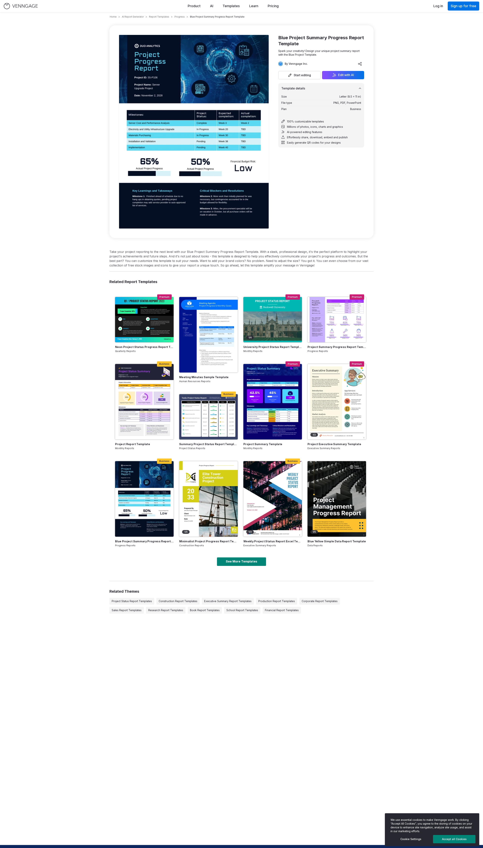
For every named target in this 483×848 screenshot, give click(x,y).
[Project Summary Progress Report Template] (337, 319)
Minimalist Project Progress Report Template (208, 541)
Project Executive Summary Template (334, 444)
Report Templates (159, 16)
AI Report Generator (133, 16)
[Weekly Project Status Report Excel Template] (272, 499)
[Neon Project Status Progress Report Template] (144, 319)
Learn (253, 6)
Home (113, 16)
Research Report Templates (165, 610)
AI (211, 6)
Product (194, 6)
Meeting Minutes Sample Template (204, 377)
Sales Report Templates (127, 610)
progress (180, 16)
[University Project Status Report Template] (272, 319)
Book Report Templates (205, 610)
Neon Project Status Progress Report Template (144, 347)
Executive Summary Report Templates (227, 601)
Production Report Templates (276, 601)
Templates (231, 6)
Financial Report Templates (282, 610)
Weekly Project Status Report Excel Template (272, 541)
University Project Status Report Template (272, 347)
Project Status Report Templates (132, 601)
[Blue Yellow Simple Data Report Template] (337, 499)
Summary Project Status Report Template (208, 444)
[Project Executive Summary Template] (337, 401)
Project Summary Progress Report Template (337, 347)
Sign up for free (463, 6)
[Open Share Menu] (360, 64)
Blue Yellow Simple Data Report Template (337, 541)
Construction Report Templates (178, 601)
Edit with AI (346, 75)
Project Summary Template (262, 444)
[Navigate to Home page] (21, 6)
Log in (438, 6)
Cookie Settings (410, 839)
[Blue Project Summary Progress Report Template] (144, 499)
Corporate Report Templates (320, 601)
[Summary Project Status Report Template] (208, 416)
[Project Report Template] (144, 401)
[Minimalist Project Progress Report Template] (208, 499)
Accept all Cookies (454, 839)
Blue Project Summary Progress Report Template (144, 541)
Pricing (273, 6)
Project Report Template (132, 444)
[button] (299, 75)
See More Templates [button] (241, 561)
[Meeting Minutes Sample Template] (208, 334)
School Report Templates (242, 610)
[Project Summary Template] (272, 401)
